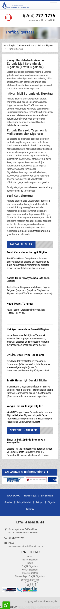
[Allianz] (26, 479)
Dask (30, 563)
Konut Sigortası (30, 569)
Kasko (30, 556)
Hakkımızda (30, 495)
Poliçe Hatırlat (24, 502)
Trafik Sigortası (30, 559)
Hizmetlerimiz (26, 45)
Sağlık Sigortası (30, 566)
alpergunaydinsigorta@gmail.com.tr (25, 546)
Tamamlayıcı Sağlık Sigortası (30, 576)
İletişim (39, 502)
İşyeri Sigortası (30, 573)
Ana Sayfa (9, 45)
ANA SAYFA (13, 495)
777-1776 (38, 16)
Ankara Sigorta (45, 45)
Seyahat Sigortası (30, 579)
